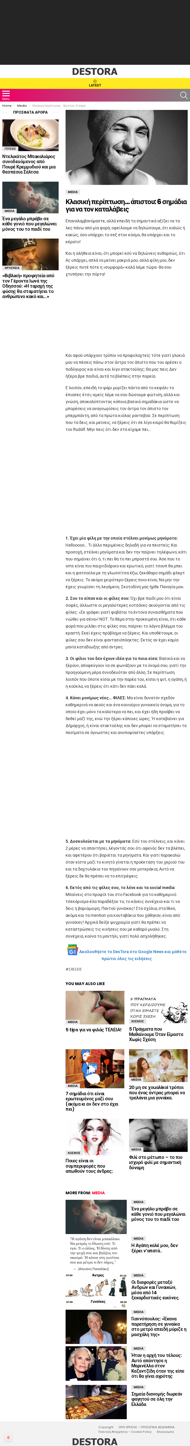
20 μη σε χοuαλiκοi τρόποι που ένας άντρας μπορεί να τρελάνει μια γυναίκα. (157, 1092)
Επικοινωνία (165, 1432)
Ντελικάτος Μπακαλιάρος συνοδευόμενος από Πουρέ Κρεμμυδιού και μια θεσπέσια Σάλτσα (28, 164)
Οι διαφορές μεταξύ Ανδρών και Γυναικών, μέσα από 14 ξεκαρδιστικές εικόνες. (155, 1290)
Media (73, 1022)
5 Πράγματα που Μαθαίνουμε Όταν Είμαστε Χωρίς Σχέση (156, 1034)
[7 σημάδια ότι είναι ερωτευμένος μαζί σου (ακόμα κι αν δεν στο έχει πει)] (95, 1068)
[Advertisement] (95, 32)
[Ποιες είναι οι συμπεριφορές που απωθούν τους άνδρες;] (95, 1137)
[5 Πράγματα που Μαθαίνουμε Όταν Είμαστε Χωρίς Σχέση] (158, 1007)
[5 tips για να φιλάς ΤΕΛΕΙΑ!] (95, 1007)
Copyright (105, 1427)
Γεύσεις (10, 148)
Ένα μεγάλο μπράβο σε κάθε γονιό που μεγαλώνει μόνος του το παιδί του (158, 1214)
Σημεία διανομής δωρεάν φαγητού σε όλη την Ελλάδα (156, 1399)
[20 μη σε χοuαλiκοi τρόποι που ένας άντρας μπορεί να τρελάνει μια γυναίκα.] (158, 1065)
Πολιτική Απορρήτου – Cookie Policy (125, 1432)
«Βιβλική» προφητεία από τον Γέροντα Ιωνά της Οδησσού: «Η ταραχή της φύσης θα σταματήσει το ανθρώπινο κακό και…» (28, 286)
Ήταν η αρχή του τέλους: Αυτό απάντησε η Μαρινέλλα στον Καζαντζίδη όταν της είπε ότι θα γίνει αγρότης (157, 1365)
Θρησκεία (12, 268)
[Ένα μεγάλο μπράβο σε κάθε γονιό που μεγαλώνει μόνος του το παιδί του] (96, 1217)
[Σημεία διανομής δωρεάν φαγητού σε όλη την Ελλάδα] (96, 1402)
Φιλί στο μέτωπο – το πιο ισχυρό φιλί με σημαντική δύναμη (156, 1162)
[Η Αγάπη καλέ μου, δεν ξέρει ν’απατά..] (96, 1253)
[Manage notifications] (8, 1437)
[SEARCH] (184, 95)
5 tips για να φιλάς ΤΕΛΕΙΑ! (94, 1029)
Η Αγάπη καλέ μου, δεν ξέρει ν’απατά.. (154, 1248)
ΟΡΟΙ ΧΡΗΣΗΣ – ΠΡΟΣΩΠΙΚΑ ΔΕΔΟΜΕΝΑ (146, 1427)
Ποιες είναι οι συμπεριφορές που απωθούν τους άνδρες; (89, 1165)
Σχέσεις (75, 969)
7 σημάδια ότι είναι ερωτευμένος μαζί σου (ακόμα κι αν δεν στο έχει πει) (92, 1101)
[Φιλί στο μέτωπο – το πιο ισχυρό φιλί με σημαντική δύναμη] (158, 1135)
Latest (95, 85)
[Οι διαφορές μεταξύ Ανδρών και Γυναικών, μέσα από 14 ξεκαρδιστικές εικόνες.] (96, 1290)
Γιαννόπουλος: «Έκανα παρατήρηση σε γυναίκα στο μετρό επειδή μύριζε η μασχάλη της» (159, 1326)
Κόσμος (137, 1021)
